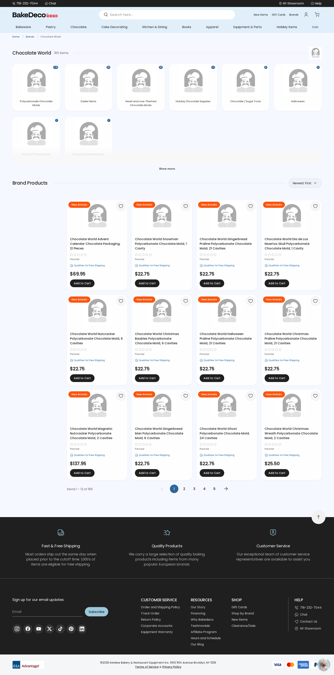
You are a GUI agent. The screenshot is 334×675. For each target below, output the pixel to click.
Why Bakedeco (202, 619)
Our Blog (197, 644)
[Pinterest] (71, 629)
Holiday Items (287, 27)
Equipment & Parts (247, 27)
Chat (52, 3)
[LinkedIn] (82, 629)
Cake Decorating (114, 27)
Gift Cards (278, 15)
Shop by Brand (243, 613)
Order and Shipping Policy (160, 607)
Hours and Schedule (206, 638)
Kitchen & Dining (154, 27)
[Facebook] (27, 629)
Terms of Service (147, 667)
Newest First (302, 183)
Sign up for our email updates (38, 599)
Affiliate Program (204, 632)
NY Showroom (310, 628)
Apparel (212, 27)
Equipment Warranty (157, 632)
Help (318, 3)
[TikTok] (60, 629)
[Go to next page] (226, 489)
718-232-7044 (27, 3)
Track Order (150, 613)
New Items (261, 15)
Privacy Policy (171, 667)
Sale (315, 27)
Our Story (198, 607)
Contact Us (308, 621)
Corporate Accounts (156, 626)
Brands (293, 15)
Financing (198, 613)
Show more (167, 169)
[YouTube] (38, 629)
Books (186, 27)
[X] (49, 629)
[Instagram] (17, 629)
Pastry (51, 27)
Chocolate (79, 27)
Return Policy (151, 619)
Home (16, 36)
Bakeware (23, 27)
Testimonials (200, 626)
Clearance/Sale (244, 626)
